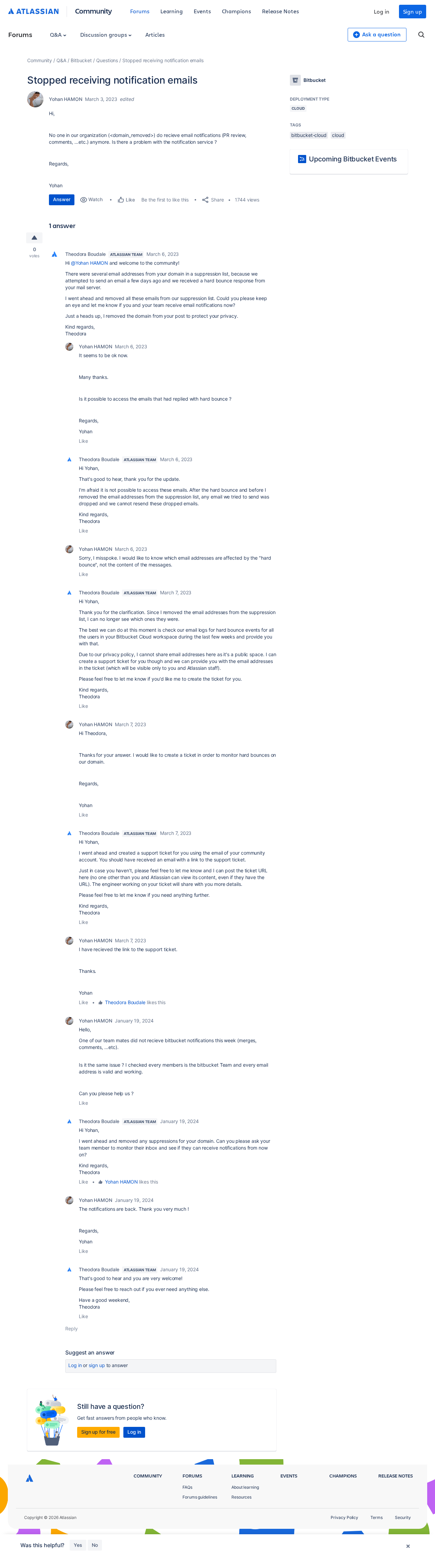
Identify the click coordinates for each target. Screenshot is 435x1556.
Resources (241, 1497)
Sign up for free (98, 1432)
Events (202, 11)
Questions (107, 60)
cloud (338, 135)
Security (403, 1517)
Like (83, 441)
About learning (245, 1487)
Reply (71, 1328)
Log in (381, 11)
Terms (376, 1517)
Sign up (412, 11)
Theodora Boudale (85, 254)
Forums (140, 11)
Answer (61, 199)
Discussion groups (104, 34)
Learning (171, 11)
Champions (236, 11)
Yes (78, 1545)
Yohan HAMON (65, 99)
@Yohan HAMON (89, 263)
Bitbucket (81, 60)
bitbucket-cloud (309, 135)
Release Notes (280, 11)
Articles (154, 34)
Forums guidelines (199, 1497)
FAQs (187, 1487)
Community (93, 11)
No (95, 1545)
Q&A (56, 34)
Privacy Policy (344, 1517)
